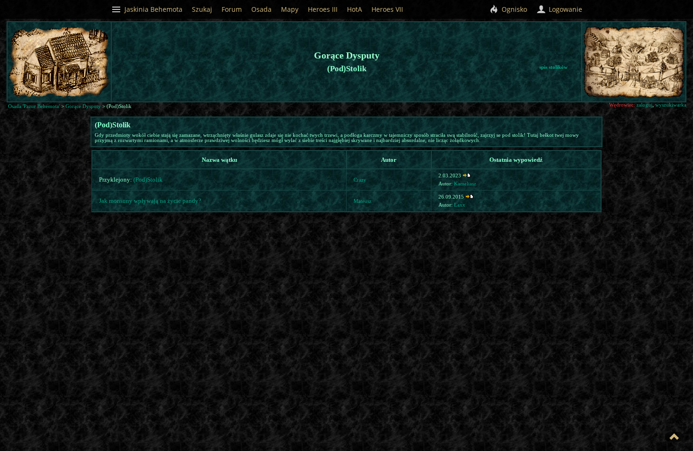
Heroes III (323, 9)
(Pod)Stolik (148, 179)
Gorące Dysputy (83, 106)
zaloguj (644, 105)
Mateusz (362, 201)
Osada (261, 9)
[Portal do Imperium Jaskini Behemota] (652, 70)
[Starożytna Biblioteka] (594, 58)
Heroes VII (387, 9)
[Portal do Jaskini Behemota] (676, 89)
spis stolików (553, 67)
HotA (354, 9)
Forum (232, 9)
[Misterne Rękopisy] (614, 62)
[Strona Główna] (628, 89)
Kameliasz (465, 183)
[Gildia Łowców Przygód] (671, 58)
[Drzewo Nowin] (633, 56)
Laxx (459, 205)
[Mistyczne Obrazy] (663, 47)
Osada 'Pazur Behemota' (34, 106)
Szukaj (202, 9)
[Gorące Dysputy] (651, 55)
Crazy (360, 180)
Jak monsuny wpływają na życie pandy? (150, 200)
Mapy (289, 9)
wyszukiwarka (670, 105)
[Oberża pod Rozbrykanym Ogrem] (649, 81)
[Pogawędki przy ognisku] (663, 85)
